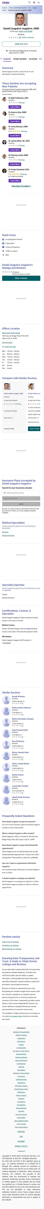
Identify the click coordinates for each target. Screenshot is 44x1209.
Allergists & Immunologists (21, 1032)
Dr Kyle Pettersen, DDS (18, 98)
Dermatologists (21, 1048)
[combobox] (21, 493)
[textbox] (21, 493)
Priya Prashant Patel (20, 730)
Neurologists (21, 1070)
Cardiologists (21, 1038)
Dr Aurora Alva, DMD (17, 112)
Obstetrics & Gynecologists (21, 1073)
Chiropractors (21, 1041)
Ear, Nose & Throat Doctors (21, 1051)
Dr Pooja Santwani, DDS (19, 169)
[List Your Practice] (34, 3)
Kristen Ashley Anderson (21, 708)
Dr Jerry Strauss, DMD (18, 127)
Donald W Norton (18, 697)
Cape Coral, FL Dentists (10, 942)
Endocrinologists (21, 1054)
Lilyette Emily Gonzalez (21, 797)
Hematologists (21, 1064)
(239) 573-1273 (10, 347)
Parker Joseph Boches (20, 764)
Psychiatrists (21, 1102)
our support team (16, 1016)
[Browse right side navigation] (39, 3)
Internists (21, 1067)
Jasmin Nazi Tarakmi (20, 786)
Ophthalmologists (21, 1079)
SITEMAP (21, 1141)
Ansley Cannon (17, 775)
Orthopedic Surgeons (21, 1086)
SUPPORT (21, 1132)
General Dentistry (8, 536)
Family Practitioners (21, 1057)
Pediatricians (21, 1092)
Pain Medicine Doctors (21, 1089)
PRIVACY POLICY (21, 1146)
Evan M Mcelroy (18, 741)
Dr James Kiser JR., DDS (19, 141)
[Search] (29, 3)
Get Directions (7, 343)
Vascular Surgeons (21, 1114)
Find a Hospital (21, 1124)
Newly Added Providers (21, 1121)
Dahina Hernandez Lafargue (23, 719)
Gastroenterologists (21, 1060)
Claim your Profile (25, 31)
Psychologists (21, 1105)
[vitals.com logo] (6, 3)
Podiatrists (21, 1098)
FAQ (21, 1137)
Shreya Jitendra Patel (20, 752)
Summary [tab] (7, 59)
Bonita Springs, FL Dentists (11, 949)
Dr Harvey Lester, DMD (18, 155)
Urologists (21, 1111)
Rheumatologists (21, 1108)
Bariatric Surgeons (21, 1035)
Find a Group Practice (21, 1127)
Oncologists (21, 1076)
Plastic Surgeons (21, 1095)
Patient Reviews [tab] (20, 59)
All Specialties (21, 1117)
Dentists (21, 1045)
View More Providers (21, 186)
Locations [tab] (33, 59)
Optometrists (21, 1083)
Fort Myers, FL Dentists (10, 945)
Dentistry (5, 532)
